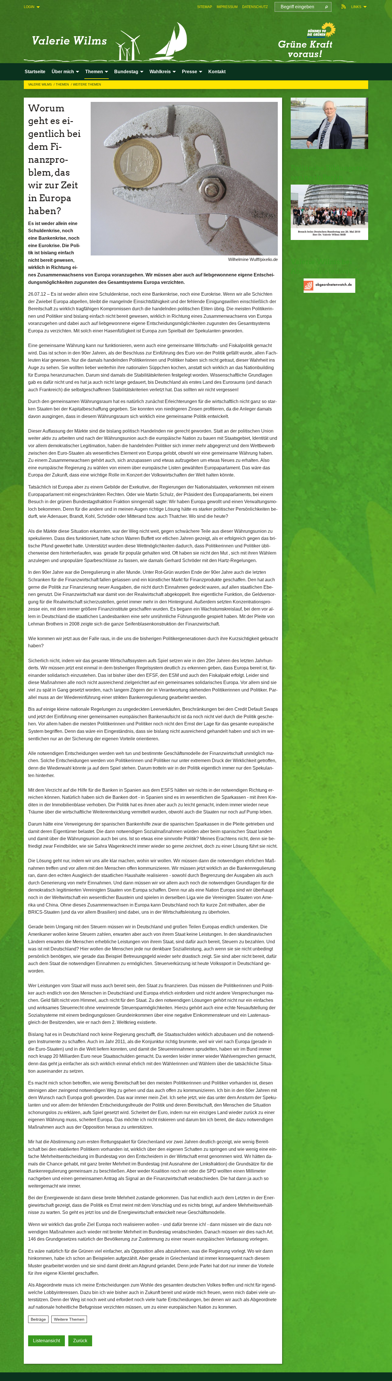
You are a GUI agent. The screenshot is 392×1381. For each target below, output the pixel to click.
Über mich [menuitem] (63, 71)
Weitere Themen (87, 84)
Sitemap (204, 7)
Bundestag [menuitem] (126, 71)
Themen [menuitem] (94, 71)
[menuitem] (204, 7)
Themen (63, 84)
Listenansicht (46, 1340)
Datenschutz (255, 7)
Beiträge (38, 1319)
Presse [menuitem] (189, 71)
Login (29, 7)
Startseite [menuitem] (35, 71)
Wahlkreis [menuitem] (160, 71)
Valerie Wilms (40, 84)
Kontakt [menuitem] (217, 71)
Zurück (80, 1340)
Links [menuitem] (356, 7)
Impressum (227, 7)
